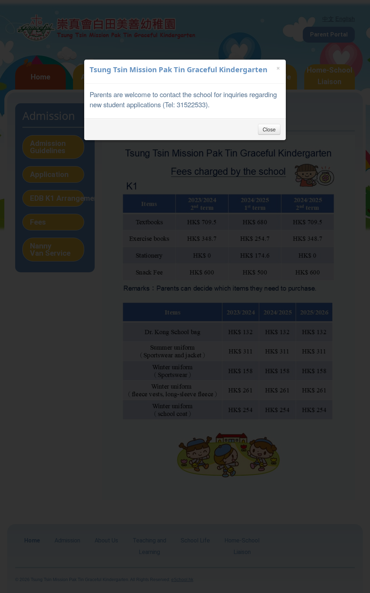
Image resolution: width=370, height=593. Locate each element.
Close (269, 129)
